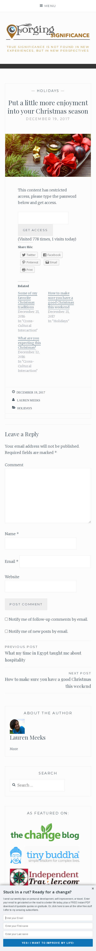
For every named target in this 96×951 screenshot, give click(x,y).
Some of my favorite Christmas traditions (27, 300)
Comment (14, 464)
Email (11, 561)
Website (12, 576)
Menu (50, 6)
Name (12, 533)
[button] (48, 892)
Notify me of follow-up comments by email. (48, 619)
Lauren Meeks (28, 400)
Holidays (48, 91)
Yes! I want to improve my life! (48, 942)
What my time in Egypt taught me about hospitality (43, 654)
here (59, 906)
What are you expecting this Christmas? (29, 343)
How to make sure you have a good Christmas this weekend (61, 300)
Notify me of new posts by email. (38, 631)
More (14, 749)
